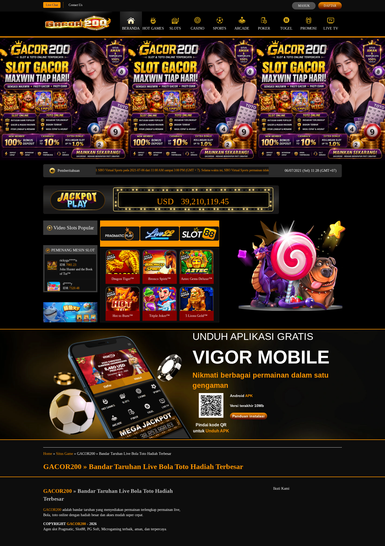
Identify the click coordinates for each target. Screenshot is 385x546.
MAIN (123, 267)
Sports (219, 28)
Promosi (308, 28)
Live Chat (52, 5)
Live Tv (330, 28)
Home (47, 454)
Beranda (131, 28)
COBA (123, 255)
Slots (175, 28)
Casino (197, 28)
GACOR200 (58, 491)
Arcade (241, 28)
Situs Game (64, 454)
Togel (286, 28)
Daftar (330, 6)
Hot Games (153, 28)
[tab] (120, 234)
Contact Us (75, 5)
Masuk (304, 6)
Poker (264, 28)
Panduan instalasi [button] (248, 416)
